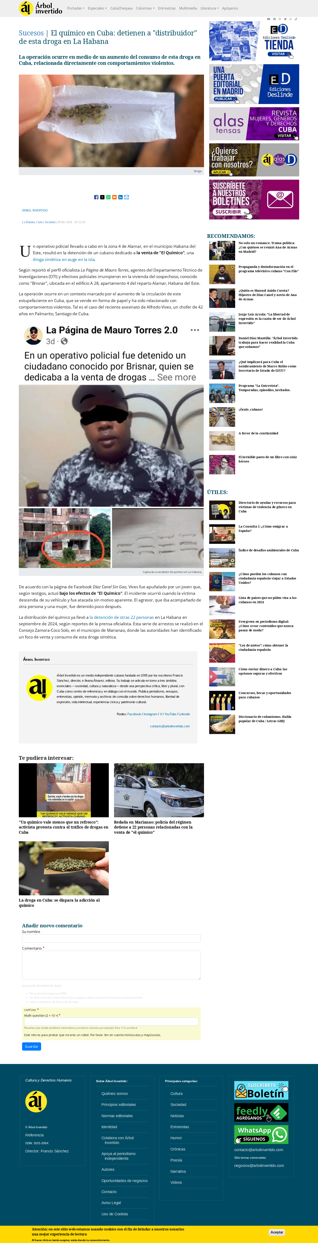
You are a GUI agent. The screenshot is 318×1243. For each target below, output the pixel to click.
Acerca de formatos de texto (41, 986)
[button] (270, 19)
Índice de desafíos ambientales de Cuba (269, 550)
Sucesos (31, 32)
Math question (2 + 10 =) (41, 1015)
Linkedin (184, 714)
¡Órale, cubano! (251, 409)
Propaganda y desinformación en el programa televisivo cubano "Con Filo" (269, 269)
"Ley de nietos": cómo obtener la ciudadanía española (263, 647)
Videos (176, 1182)
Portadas (74, 8)
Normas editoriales (117, 1116)
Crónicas (177, 1149)
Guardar (31, 1046)
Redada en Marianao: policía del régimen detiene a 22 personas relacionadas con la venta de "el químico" (153, 827)
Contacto (109, 1192)
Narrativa (178, 1171)
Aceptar (277, 1232)
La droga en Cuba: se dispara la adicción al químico (59, 902)
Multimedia (188, 8)
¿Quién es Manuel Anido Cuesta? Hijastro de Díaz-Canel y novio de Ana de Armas (268, 294)
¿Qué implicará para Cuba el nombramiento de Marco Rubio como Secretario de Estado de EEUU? (267, 366)
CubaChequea (121, 8)
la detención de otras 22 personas (122, 617)
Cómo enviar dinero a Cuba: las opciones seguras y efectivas (263, 671)
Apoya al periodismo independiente (118, 1156)
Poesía (176, 1160)
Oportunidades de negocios (124, 1181)
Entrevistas (167, 8)
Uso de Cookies (114, 1214)
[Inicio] (40, 8)
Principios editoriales (118, 1104)
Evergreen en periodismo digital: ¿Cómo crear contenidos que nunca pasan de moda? (266, 625)
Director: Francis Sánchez (47, 1151)
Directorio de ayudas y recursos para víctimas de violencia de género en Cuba (267, 507)
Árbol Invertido (35, 210)
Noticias (177, 1116)
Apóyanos (230, 8)
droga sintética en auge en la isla (64, 259)
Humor (176, 1138)
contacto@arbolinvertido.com (170, 726)
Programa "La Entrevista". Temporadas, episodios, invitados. (265, 388)
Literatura (208, 8)
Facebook (134, 714)
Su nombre (31, 931)
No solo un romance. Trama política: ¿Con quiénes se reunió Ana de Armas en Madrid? (268, 247)
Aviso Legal (111, 1203)
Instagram (151, 714)
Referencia (34, 1135)
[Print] (126, 197)
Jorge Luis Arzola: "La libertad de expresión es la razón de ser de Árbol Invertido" (267, 318)
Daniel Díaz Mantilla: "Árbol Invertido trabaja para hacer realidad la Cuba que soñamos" (268, 342)
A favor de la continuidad (258, 433)
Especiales (96, 8)
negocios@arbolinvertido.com (259, 1165)
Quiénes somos (114, 1093)
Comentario (32, 948)
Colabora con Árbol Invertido (117, 1140)
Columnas (144, 8)
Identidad (109, 1127)
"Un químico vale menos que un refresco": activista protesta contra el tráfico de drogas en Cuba (63, 827)
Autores (107, 1169)
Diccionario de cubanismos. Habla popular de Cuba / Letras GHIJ (265, 719)
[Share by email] (114, 197)
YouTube (170, 714)
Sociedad (50, 222)
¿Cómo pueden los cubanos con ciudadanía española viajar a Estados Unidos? (267, 578)
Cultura (176, 1093)
